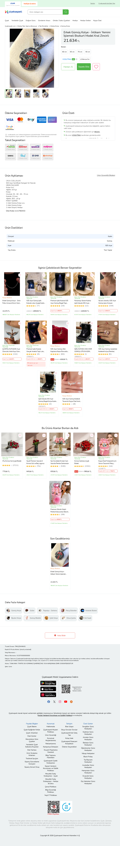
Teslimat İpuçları (32, 758)
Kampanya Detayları (50, 747)
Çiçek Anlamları (32, 733)
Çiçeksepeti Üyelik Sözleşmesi (50, 762)
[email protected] (25, 649)
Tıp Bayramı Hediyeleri (88, 761)
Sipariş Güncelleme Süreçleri (32, 763)
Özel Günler (31, 736)
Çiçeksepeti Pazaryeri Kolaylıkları (69, 742)
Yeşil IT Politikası (50, 795)
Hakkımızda (51, 726)
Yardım (92, 3)
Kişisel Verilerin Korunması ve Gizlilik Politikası (50, 768)
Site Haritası (31, 750)
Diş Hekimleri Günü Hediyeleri (88, 782)
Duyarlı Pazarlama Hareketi (50, 751)
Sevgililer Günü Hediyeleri (88, 727)
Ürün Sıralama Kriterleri (32, 754)
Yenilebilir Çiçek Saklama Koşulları (32, 745)
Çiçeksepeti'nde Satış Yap (106, 3)
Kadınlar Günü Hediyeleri (88, 733)
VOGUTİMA (66, 59)
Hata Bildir (61, 635)
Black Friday (88, 757)
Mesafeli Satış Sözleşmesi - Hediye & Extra (50, 781)
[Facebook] (48, 701)
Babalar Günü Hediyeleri (88, 744)
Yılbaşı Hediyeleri (88, 753)
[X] (54, 701)
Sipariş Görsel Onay (31, 767)
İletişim (69, 723)
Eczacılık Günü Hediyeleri (88, 777)
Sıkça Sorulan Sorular (69, 730)
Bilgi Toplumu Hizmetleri (51, 756)
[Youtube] (65, 701)
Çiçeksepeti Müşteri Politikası (50, 731)
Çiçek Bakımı (32, 726)
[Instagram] (60, 701)
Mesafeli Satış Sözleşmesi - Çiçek (51, 775)
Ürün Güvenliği (50, 735)
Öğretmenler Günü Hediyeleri (88, 749)
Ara (66, 12)
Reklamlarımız (51, 744)
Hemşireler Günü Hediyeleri (88, 771)
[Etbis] (53, 808)
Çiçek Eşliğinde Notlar (32, 730)
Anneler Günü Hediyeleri (88, 738)
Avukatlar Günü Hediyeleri (88, 766)
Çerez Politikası (50, 787)
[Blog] (71, 701)
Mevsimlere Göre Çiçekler (32, 740)
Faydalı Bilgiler (32, 723)
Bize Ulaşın (69, 726)
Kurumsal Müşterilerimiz (51, 739)
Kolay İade (69, 738)
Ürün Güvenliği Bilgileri (106, 175)
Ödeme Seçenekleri (69, 747)
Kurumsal (50, 723)
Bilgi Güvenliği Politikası (50, 791)
